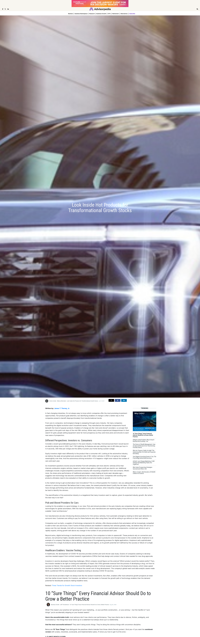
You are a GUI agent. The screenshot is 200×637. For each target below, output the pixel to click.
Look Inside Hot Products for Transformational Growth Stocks (82, 401)
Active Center (52, 401)
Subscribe (132, 13)
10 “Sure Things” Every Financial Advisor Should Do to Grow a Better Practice (89, 604)
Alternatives (124, 13)
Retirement (115, 13)
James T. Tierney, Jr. (62, 408)
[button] (111, 400)
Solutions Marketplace (81, 13)
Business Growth (101, 13)
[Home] (100, 9)
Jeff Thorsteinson (64, 604)
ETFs (109, 13)
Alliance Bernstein (61, 401)
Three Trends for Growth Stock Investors (67, 585)
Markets (70, 13)
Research (92, 13)
